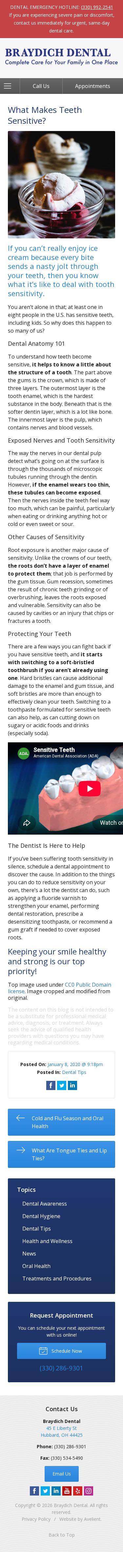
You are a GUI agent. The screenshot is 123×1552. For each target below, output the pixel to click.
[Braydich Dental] (61, 57)
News (29, 1253)
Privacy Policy (36, 1519)
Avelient (92, 1519)
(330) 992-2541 (97, 7)
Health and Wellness (47, 1241)
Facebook (34, 1491)
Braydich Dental (71, 1505)
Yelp (77, 1491)
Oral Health (36, 1266)
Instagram (88, 1491)
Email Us (61, 1474)
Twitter (45, 1491)
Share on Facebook (50, 1085)
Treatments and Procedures (57, 1278)
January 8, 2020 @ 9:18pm (75, 1064)
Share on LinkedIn (72, 1085)
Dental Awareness (44, 1203)
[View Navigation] (10, 86)
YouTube (67, 1491)
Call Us (41, 86)
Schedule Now (66, 1351)
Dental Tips (74, 1072)
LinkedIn (56, 1491)
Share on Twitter (61, 1085)
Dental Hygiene (41, 1216)
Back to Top (62, 1535)
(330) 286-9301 (70, 1446)
